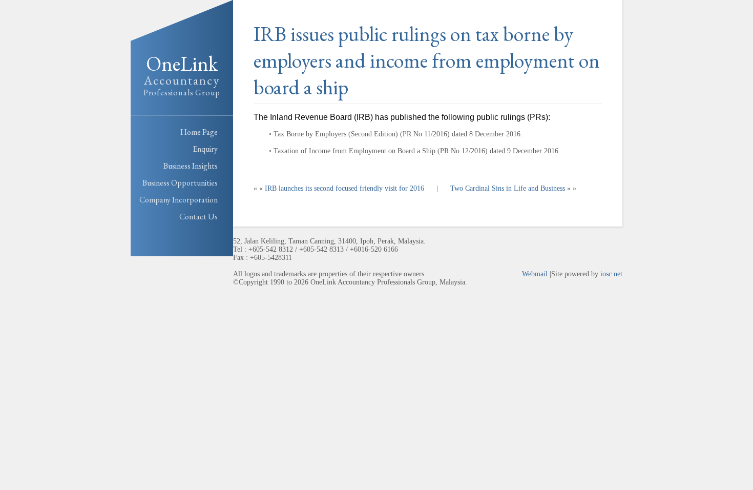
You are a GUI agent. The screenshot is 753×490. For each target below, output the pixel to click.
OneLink (181, 74)
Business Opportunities (180, 182)
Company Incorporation (178, 199)
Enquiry (205, 149)
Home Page (199, 132)
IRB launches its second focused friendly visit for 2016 (344, 188)
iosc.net (611, 274)
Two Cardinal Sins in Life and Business (507, 188)
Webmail (535, 274)
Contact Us (198, 216)
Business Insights (190, 165)
